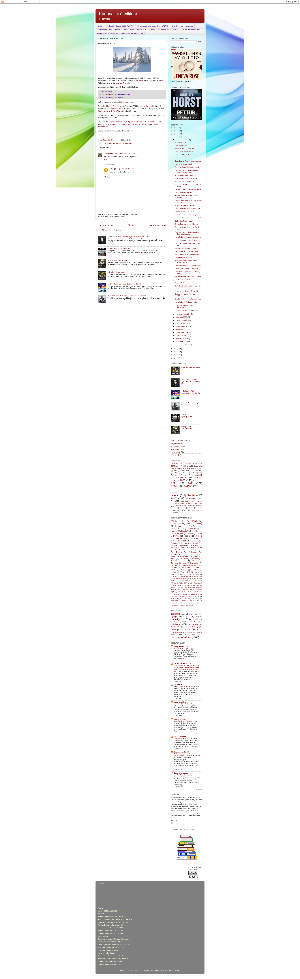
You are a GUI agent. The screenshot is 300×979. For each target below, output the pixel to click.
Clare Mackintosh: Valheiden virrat (185, 721)
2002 (193, 468)
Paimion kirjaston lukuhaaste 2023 (110, 925)
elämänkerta (178, 632)
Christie (197, 585)
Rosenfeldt (184, 556)
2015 (200, 475)
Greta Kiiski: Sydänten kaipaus (186, 269)
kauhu (198, 632)
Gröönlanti (174, 512)
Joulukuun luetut (181, 145)
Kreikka (173, 510)
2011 (200, 473)
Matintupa (197, 583)
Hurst (183, 583)
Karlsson (182, 576)
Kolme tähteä (176, 446)
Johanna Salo (176, 543)
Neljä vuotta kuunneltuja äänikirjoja (188, 189)
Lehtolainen (195, 561)
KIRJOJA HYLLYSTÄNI (182, 664)
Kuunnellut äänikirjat (118, 13)
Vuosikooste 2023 (181, 142)
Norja (173, 501)
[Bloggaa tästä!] (123, 140)
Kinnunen (196, 594)
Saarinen (175, 605)
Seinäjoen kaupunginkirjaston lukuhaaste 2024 (115, 939)
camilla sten (187, 598)
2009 (184, 473)
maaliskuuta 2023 (182, 339)
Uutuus (187, 629)
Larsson (189, 550)
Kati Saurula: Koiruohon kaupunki (187, 254)
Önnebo (177, 567)
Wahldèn (189, 605)
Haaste (186, 616)
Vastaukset (110, 164)
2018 (195, 477)
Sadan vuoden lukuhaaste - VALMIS (111, 916)
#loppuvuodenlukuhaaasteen (109, 124)
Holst (179, 587)
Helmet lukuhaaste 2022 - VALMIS (110, 928)
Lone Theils (187, 587)
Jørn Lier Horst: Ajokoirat (184, 152)
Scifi (186, 627)
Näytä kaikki (199, 789)
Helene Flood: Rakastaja (184, 158)
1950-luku (188, 463)
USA (173, 498)
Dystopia (174, 617)
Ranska (178, 503)
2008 (176, 473)
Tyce (172, 590)
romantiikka (190, 634)
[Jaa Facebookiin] (127, 140)
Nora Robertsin (112, 109)
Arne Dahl (175, 561)
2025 (176, 131)
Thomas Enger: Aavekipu (184, 149)
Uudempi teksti (105, 225)
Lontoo (190, 506)
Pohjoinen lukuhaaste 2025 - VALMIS (164, 30)
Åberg (173, 547)
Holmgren (177, 594)
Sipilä (187, 578)
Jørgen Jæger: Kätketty (182, 686)
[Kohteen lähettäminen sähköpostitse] (121, 140)
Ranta (195, 526)
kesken (173, 634)
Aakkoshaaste (103, 936)
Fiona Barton (198, 581)
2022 (176, 349)
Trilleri (173, 630)
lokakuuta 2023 (181, 317)
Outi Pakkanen (177, 533)
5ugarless (158, 970)
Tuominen (174, 554)
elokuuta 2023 (181, 323)
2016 (177, 477)
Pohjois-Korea (195, 510)
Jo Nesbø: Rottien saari (184, 221)
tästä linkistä (138, 80)
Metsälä (197, 596)
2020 (176, 355)
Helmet (197, 617)
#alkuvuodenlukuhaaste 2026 (135, 30)
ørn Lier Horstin (144, 109)
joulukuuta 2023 (182, 140)
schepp (195, 556)
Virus (200, 630)
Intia (198, 508)
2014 (192, 475)
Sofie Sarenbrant (178, 541)
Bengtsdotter (177, 592)
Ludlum (200, 603)
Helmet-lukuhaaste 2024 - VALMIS (110, 964)
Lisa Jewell (184, 559)
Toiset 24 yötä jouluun (183, 283)
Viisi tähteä (175, 449)
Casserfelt (181, 574)
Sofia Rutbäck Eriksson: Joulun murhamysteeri (186, 196)
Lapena (190, 576)
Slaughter (194, 531)
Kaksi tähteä (175, 452)
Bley (172, 574)
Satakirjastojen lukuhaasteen (132, 124)
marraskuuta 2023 (183, 314)
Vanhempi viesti (158, 225)
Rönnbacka (193, 538)
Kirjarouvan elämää (181, 752)
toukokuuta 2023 (182, 332)
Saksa (200, 501)
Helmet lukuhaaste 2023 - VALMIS (110, 961)
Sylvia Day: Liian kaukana (116, 272)
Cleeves (190, 529)
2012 (176, 475)
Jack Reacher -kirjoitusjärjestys (118, 248)
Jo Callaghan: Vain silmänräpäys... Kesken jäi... (124, 284)
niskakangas (175, 601)
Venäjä (191, 508)
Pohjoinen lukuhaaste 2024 (108, 950)
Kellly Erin (186, 594)
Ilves (179, 603)
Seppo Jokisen (146, 106)
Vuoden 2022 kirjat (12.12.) (108, 911)
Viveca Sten (196, 578)
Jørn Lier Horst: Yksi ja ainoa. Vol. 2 (188, 209)
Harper (173, 603)
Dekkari (175, 613)
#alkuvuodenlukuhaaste (106, 953)
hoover (181, 585)
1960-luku (197, 463)
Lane (189, 583)
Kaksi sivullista (180, 737)
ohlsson (186, 554)
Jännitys (112, 143)
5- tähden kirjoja (127, 102)
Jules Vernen (118, 111)
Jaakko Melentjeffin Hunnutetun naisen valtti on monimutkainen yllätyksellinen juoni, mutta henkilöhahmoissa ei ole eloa (187, 668)
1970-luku (174, 466)
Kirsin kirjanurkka (181, 773)
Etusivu (100, 26)
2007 (200, 471)
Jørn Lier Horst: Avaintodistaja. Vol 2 (188, 240)
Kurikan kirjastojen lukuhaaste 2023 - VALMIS (115, 919)
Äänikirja (128, 143)
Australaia (198, 503)
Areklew (173, 581)
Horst (183, 531)
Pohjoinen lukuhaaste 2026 (107, 33)
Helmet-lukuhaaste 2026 (191, 30)
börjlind (199, 550)
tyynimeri (183, 510)
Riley (173, 556)
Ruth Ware (175, 598)
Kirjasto (196, 619)
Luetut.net (178, 685)
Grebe (196, 554)
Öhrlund (191, 601)
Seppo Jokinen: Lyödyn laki (185, 212)
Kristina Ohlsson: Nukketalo (185, 155)
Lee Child (191, 521)
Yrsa (178, 590)
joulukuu (119, 83)
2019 (176, 358)
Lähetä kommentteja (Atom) (112, 230)
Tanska (191, 501)
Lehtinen (183, 547)
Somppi (182, 605)
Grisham (173, 576)
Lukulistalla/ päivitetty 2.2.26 (132, 33)
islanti (182, 501)
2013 (184, 475)
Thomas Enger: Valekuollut (185, 181)
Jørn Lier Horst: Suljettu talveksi (187, 167)
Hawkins (199, 592)
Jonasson (186, 565)
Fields (189, 581)
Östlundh (192, 590)
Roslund (173, 585)
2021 (176, 352)
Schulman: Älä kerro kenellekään (187, 310)
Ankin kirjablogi (180, 702)
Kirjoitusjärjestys (176, 622)
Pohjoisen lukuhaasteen (135, 122)
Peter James (176, 529)
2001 (185, 468)
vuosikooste (120, 143)
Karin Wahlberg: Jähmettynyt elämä (188, 215)
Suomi (174, 495)
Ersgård (179, 552)
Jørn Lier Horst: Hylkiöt (183, 192)
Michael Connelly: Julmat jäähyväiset (184, 306)
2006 (192, 471)
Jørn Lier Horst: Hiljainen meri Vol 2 (188, 218)
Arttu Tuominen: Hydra (181, 648)
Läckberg (199, 576)
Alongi (200, 590)
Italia (183, 506)
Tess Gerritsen (196, 547)
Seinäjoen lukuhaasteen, (154, 122)
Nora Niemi (193, 543)
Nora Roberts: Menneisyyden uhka (188, 237)
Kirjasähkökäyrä (180, 719)
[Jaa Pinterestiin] (130, 140)
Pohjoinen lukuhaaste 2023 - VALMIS (111, 947)
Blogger (177, 970)
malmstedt (175, 572)
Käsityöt (101, 914)
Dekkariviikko (194, 614)
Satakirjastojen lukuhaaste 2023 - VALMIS (113, 922)
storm (174, 521)
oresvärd (186, 572)
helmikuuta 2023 (182, 342)
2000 (177, 468)
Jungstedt (179, 538)
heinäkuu (161, 80)
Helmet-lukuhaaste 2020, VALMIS (110, 933)
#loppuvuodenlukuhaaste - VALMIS (111, 956)
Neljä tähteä (175, 444)
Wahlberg (195, 559)
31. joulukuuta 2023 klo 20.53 (127, 169)
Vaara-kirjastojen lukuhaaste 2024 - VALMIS (114, 944)
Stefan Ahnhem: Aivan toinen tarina (188, 277)
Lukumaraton (193, 624)
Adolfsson (189, 585)
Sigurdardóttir (177, 578)
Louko (190, 596)
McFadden (193, 552)
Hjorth (173, 559)
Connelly (198, 524)
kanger (197, 598)
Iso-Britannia (191, 499)
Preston (187, 536)
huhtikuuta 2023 (182, 336)
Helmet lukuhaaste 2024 (184, 164)
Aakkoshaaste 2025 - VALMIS (108, 30)
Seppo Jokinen (181, 526)
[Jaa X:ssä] (125, 140)
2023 (106, 143)
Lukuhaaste (176, 624)
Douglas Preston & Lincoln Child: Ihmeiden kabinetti (187, 233)
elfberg (184, 590)
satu (111, 169)
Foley (173, 587)
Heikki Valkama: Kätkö (183, 280)
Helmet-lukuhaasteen (117, 122)
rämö (184, 563)
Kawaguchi (186, 603)
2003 (200, 468)
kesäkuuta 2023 (182, 329)
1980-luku (186, 466)
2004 (175, 471)
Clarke (192, 592)
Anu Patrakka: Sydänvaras (183, 775)
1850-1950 (175, 463)
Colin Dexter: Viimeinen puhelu (186, 248)
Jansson (195, 545)
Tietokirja (195, 627)
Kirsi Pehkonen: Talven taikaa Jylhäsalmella (186, 261)
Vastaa (106, 160)
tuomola (174, 545)
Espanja (197, 506)
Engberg (181, 581)
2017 (186, 477)
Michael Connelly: (115, 94)
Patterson (194, 541)
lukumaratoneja (127, 131)
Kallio (173, 570)
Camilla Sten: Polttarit (181, 738)
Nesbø (190, 533)
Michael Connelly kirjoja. (115, 106)
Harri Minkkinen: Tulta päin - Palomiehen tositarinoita (127, 296)
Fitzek (184, 561)
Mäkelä (178, 550)
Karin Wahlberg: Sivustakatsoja (186, 251)
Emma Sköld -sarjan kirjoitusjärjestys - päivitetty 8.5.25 (127, 237)
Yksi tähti (174, 455)
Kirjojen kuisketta (181, 646)
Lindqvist (182, 596)
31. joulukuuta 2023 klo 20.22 (128, 153)
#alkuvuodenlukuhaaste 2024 (186, 178)
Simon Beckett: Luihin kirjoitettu (186, 224)
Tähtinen (174, 563)
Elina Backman (194, 574)
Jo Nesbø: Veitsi (106, 91)
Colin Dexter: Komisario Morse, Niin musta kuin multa (188, 287)
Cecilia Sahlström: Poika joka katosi (188, 299)
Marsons (197, 587)
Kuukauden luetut (192, 622)
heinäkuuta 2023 (182, 326)
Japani (187, 503)
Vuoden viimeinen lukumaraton (186, 175)
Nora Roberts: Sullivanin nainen (187, 302)
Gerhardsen (194, 563)
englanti (189, 632)
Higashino (174, 565)
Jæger (196, 567)
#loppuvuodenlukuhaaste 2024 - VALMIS (113, 959)
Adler (198, 600)
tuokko (184, 601)
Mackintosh (198, 565)
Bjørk (185, 592)
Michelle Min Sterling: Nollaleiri (186, 291)
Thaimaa (182, 508)
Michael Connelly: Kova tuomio (111, 98)
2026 (176, 128)
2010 (192, 473)
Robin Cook (176, 524)
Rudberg (198, 536)
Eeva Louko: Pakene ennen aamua (188, 161)
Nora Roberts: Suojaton (184, 257)
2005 (184, 471)
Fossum (175, 583)
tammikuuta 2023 (182, 345)
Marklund (184, 545)
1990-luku (198, 466)
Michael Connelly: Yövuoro (185, 205)
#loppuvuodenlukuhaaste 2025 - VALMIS (152, 26)
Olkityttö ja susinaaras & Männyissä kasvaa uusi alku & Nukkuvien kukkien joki (187, 756)
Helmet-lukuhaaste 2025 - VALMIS (120, 26)
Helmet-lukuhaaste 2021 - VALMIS (110, 931)
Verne (187, 524)
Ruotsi (191, 495)
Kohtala (193, 603)
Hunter (187, 567)
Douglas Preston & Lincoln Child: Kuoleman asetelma (187, 171)
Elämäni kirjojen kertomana (182, 26)
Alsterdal (196, 572)
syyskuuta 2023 (182, 320)
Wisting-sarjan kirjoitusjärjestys (118, 260)
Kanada (173, 508)
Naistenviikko (176, 627)
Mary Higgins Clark (189, 570)
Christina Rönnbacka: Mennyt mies (188, 265)
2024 (176, 134)
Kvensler (174, 596)
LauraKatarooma (110, 153)
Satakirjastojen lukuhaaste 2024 (110, 942)
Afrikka (177, 506)
